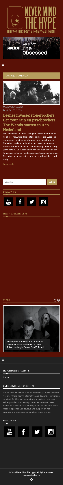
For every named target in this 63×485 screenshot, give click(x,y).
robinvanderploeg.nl (31, 475)
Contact (7, 377)
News (19, 110)
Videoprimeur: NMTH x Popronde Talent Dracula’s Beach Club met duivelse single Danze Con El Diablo (26, 344)
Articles (10, 110)
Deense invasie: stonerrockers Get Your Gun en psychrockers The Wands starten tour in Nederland (29, 122)
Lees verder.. (9, 164)
